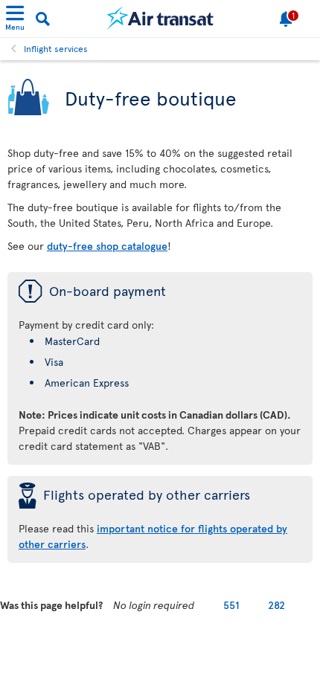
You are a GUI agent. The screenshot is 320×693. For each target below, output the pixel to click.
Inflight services (56, 48)
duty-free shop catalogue (107, 246)
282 (276, 605)
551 (231, 605)
